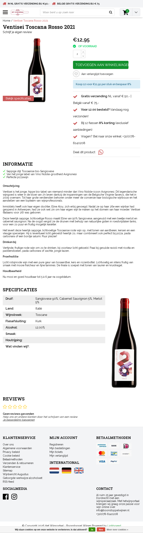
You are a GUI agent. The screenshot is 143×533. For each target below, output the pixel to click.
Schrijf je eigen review (17, 32)
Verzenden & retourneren (18, 463)
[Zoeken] (110, 12)
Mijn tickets (56, 451)
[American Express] (101, 446)
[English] (79, 472)
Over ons (8, 444)
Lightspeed (114, 525)
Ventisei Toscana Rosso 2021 (30, 20)
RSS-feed (8, 481)
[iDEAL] (126, 446)
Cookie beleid (11, 455)
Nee (101, 529)
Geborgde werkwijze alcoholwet (22, 477)
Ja (92, 529)
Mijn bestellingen (60, 448)
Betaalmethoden (13, 459)
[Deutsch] (66, 472)
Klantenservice (11, 466)
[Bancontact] (114, 453)
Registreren (56, 444)
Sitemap (7, 470)
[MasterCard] (101, 453)
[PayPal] (126, 453)
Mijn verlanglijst (59, 455)
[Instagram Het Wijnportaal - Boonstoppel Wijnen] (14, 498)
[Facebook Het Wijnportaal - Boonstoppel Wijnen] (6, 498)
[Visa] (101, 461)
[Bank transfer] (114, 446)
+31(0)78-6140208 (107, 514)
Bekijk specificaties (18, 98)
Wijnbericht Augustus (15, 474)
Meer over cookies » (117, 529)
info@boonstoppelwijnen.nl (112, 510)
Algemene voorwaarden (17, 448)
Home (6, 20)
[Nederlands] (54, 472)
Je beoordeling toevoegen (19, 419)
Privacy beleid (11, 451)
